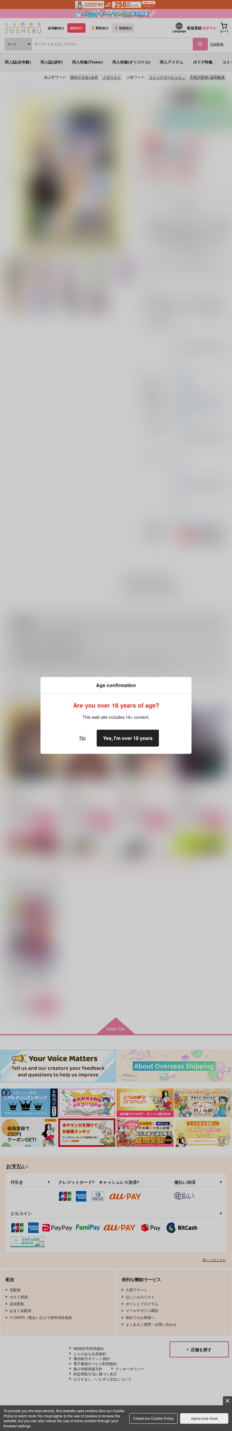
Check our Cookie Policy (153, 1418)
